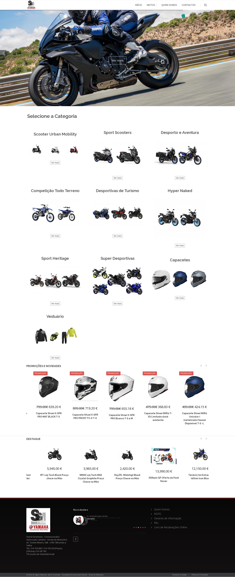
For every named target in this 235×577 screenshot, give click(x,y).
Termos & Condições (179, 575)
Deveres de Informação (167, 518)
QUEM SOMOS (169, 4)
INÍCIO (138, 4)
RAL (156, 523)
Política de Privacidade (200, 575)
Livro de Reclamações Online (170, 527)
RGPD (157, 514)
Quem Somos (161, 509)
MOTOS (151, 4)
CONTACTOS (189, 4)
